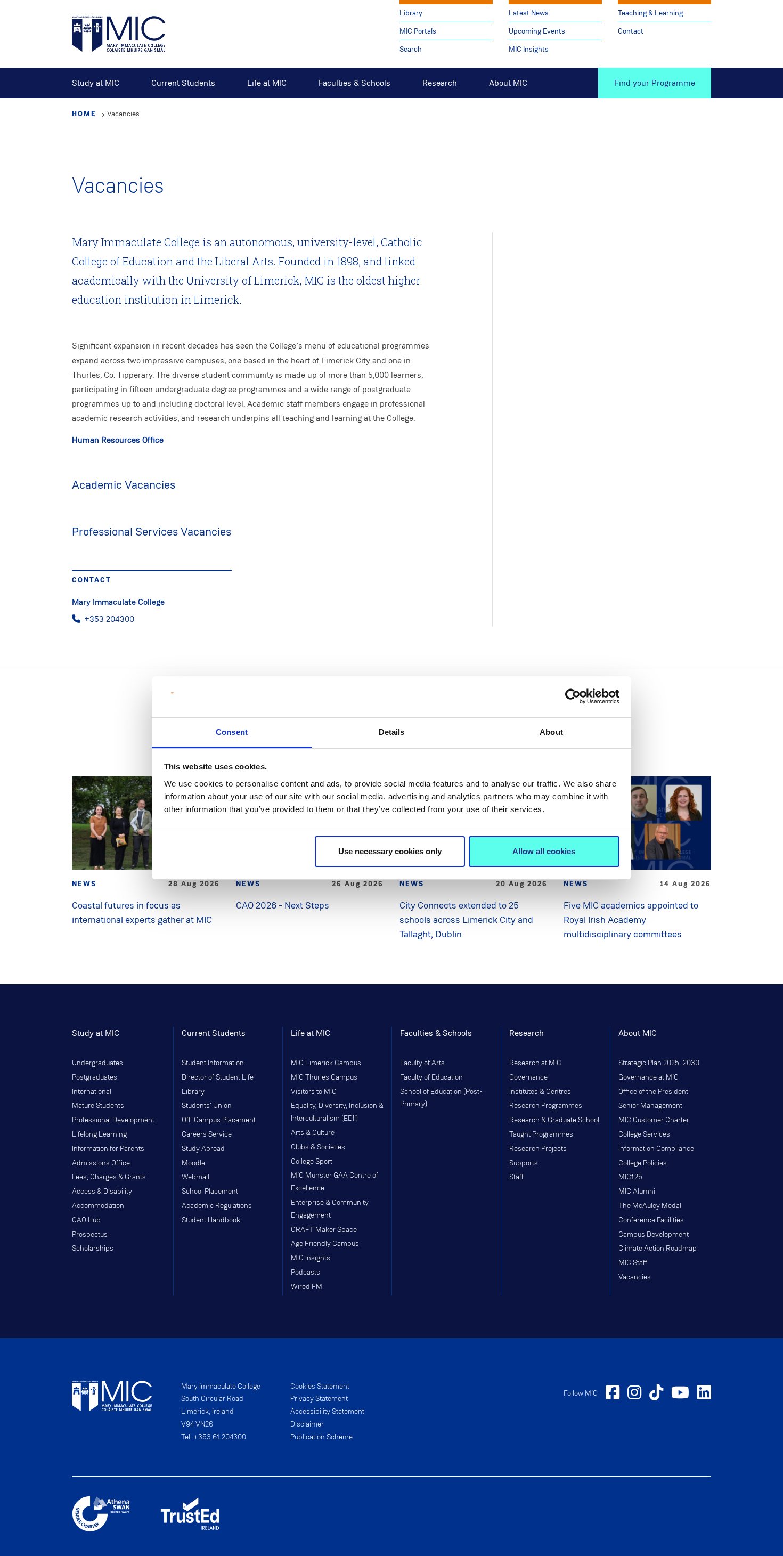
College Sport (311, 1161)
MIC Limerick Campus (326, 1063)
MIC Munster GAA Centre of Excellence (334, 1182)
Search (410, 49)
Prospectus (90, 1234)
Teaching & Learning (650, 13)
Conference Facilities (651, 1220)
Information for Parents (108, 1149)
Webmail (195, 1177)
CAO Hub (86, 1220)
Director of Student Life (218, 1077)
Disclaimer (307, 1424)
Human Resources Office (118, 439)
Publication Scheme (321, 1437)
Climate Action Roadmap (657, 1248)
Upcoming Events (537, 31)
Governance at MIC (648, 1077)
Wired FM (306, 1287)
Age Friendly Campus (325, 1243)
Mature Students (98, 1105)
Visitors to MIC (314, 1092)
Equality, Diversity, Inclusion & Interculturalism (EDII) (337, 1112)
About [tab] (551, 731)
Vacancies (634, 1277)
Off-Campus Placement (219, 1120)
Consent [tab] (232, 731)
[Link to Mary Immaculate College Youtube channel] (680, 1394)
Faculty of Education (431, 1077)
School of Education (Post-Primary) (441, 1098)
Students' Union (207, 1105)
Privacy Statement (319, 1399)
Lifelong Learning (99, 1134)
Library (410, 13)
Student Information (213, 1063)
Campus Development (653, 1234)
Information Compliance (656, 1149)
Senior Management (650, 1105)
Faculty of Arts (422, 1063)
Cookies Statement (319, 1386)
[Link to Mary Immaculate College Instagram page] (634, 1394)
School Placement (210, 1191)
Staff (516, 1177)
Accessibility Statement (327, 1411)
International (91, 1092)
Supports (523, 1163)
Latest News (529, 13)
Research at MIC (535, 1063)
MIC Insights (529, 49)
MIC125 (630, 1177)
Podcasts (305, 1272)
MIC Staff (632, 1263)
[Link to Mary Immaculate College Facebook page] (612, 1394)
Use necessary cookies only (390, 851)
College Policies (642, 1163)
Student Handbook (211, 1220)
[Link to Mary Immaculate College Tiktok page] (656, 1394)
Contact (630, 31)
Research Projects (538, 1149)
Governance (528, 1077)
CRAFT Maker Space (324, 1230)
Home (84, 113)
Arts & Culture (313, 1133)
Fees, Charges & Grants (109, 1177)
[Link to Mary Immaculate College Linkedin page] (704, 1394)
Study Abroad (203, 1149)
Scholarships (92, 1248)
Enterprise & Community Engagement (330, 1209)
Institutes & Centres (540, 1092)
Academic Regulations (217, 1206)
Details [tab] (392, 731)
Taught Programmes (541, 1134)
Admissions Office (101, 1163)
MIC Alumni (636, 1191)
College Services (644, 1134)
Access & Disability (102, 1191)
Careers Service (207, 1134)
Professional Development (113, 1120)
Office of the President (653, 1092)
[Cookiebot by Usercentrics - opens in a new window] (572, 697)
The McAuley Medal (649, 1206)
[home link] (118, 33)
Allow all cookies (543, 851)
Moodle (193, 1163)
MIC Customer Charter (653, 1120)
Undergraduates (97, 1063)
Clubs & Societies (318, 1147)
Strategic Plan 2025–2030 (658, 1063)
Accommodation (98, 1206)
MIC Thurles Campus (324, 1077)
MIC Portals (417, 31)
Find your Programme (654, 82)
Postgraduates (94, 1077)
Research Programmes (545, 1105)
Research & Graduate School (554, 1120)
